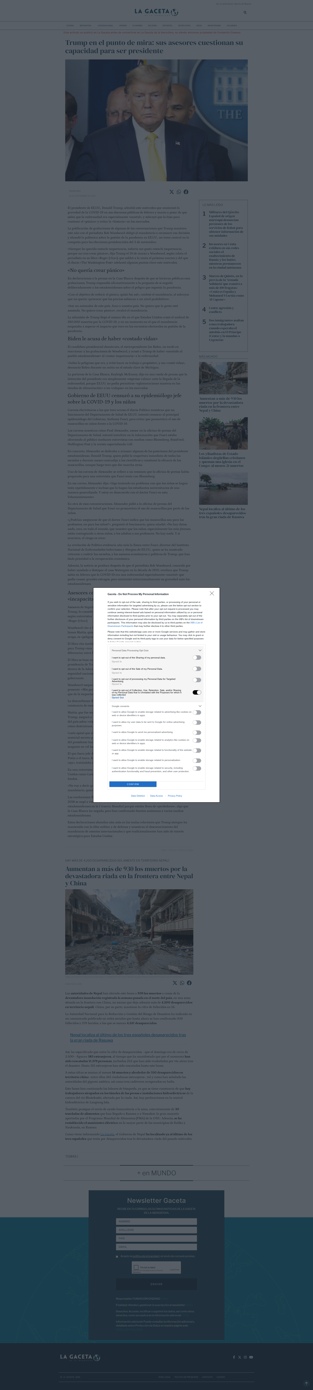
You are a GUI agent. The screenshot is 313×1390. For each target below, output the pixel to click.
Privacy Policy (175, 795)
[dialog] (156, 695)
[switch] (197, 657)
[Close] (213, 594)
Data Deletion (138, 795)
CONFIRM (133, 784)
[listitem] (156, 650)
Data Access (156, 795)
